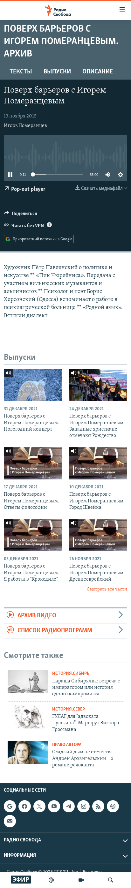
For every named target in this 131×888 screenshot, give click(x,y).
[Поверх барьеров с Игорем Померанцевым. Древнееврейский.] (98, 535)
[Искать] (110, 880)
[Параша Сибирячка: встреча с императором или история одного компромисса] (28, 681)
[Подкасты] (113, 807)
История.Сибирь (70, 673)
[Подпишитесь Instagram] (83, 807)
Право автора (66, 744)
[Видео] (81, 880)
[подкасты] (51, 880)
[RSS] (98, 807)
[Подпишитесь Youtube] (54, 807)
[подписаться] (10, 821)
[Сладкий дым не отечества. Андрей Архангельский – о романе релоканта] (28, 752)
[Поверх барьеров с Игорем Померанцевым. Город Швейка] (98, 463)
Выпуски (57, 72)
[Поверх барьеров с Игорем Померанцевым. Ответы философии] (33, 463)
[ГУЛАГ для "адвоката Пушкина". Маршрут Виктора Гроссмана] (28, 716)
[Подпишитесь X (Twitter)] (39, 807)
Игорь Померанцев (25, 125)
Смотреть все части (107, 589)
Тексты (21, 72)
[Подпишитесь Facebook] (24, 807)
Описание (97, 72)
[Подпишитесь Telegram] (69, 807)
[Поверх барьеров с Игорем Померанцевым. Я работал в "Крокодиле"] (33, 535)
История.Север (68, 709)
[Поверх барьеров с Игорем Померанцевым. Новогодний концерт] (33, 385)
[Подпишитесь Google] (10, 807)
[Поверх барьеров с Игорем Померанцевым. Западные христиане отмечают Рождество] (98, 385)
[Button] (20, 215)
